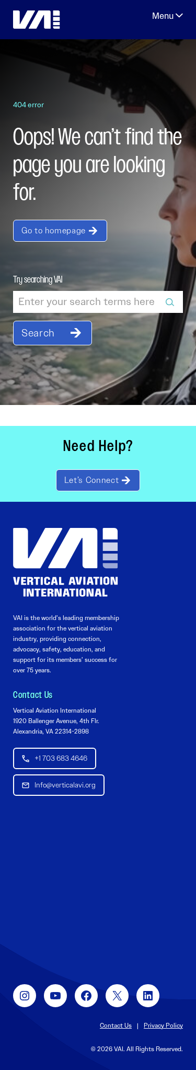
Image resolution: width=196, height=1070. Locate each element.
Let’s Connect (91, 480)
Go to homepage (53, 230)
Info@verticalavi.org (65, 785)
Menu (167, 15)
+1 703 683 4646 (60, 758)
